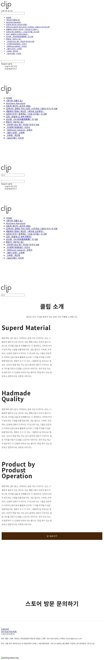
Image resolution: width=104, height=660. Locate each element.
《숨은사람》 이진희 (13, 53)
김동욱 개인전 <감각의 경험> (16, 24)
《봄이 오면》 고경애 (14, 48)
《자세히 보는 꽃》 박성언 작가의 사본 (20, 41)
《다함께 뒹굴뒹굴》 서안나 (16, 44)
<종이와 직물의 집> (13, 20)
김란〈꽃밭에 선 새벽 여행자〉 (17, 34)
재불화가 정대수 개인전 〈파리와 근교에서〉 (22, 29)
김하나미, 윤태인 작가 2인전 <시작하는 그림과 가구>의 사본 (28, 27)
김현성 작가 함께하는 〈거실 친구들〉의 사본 (22, 32)
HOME (8, 17)
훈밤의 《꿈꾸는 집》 (14, 39)
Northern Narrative (13, 22)
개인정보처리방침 (9, 631)
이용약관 (5, 629)
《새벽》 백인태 (12, 51)
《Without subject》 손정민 (16, 46)
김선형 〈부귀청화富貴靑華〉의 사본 (19, 36)
